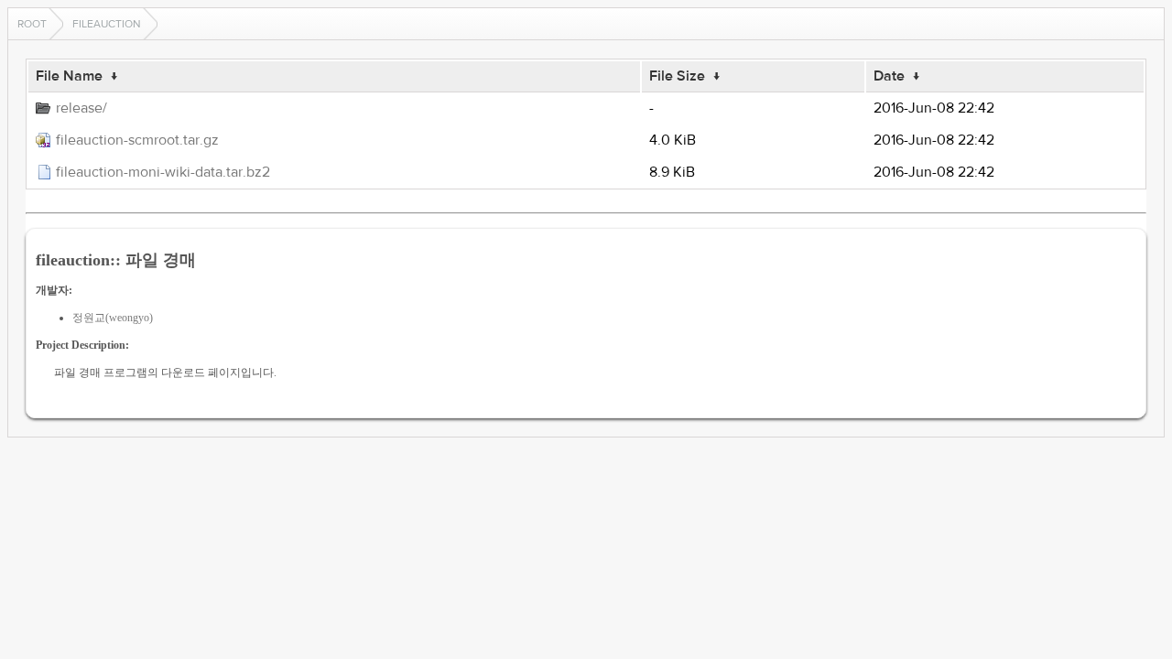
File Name (69, 76)
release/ (81, 108)
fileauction (106, 23)
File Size (677, 76)
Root (32, 23)
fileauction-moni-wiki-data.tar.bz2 (163, 172)
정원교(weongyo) (112, 317)
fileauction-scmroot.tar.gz (137, 140)
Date (889, 76)
